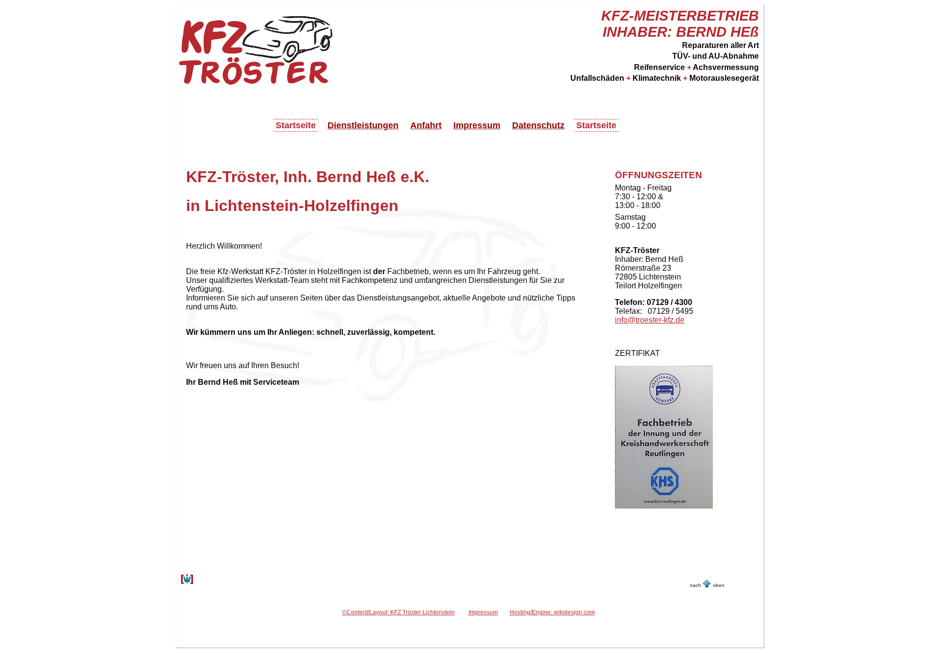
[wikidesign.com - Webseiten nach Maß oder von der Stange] (187, 582)
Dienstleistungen (363, 125)
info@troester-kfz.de (649, 320)
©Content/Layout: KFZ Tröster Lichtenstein (398, 612)
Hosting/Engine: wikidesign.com (552, 612)
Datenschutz (538, 125)
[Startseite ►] (259, 78)
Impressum (476, 125)
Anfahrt (426, 125)
